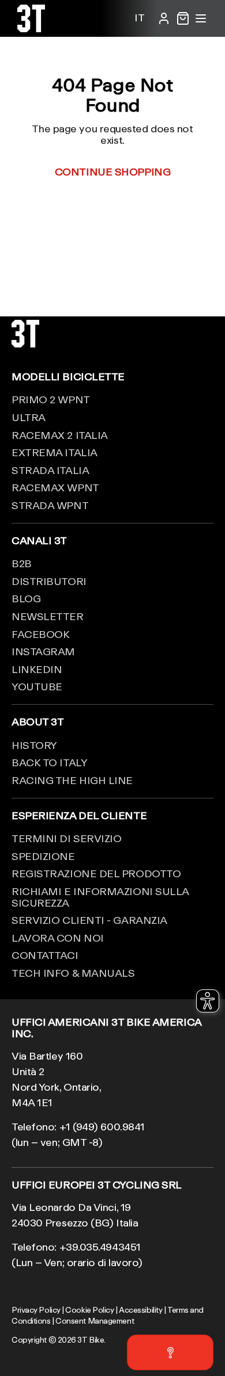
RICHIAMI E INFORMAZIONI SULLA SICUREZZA (100, 897)
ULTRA (29, 417)
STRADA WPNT (50, 505)
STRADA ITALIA (50, 470)
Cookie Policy (89, 1309)
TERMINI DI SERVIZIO (66, 838)
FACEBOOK (40, 634)
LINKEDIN (37, 669)
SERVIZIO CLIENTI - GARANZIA (89, 919)
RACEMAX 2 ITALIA (60, 435)
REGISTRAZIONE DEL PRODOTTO (96, 873)
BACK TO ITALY (49, 762)
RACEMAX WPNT (55, 487)
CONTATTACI (45, 955)
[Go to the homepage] (31, 28)
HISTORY (34, 745)
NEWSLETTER (48, 616)
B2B (22, 563)
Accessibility (140, 1309)
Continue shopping (112, 171)
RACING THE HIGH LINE (72, 780)
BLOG (26, 598)
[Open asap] (170, 1352)
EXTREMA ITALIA (54, 452)
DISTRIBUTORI (49, 581)
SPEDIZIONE (43, 856)
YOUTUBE (37, 686)
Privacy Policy (36, 1309)
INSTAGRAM (43, 651)
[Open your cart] (183, 18)
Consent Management (94, 1320)
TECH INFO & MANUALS (73, 972)
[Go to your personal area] (164, 18)
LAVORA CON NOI (58, 937)
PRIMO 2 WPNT (51, 399)
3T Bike (90, 1339)
